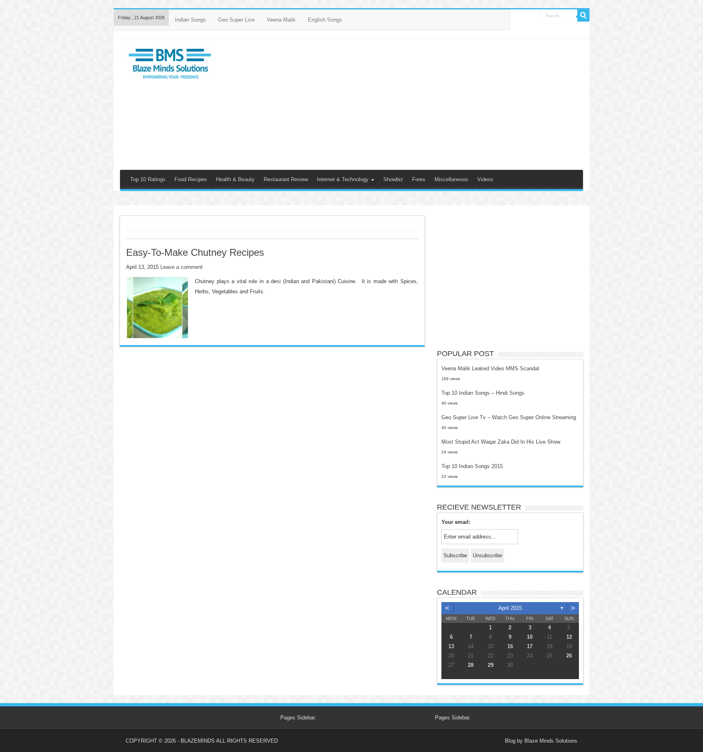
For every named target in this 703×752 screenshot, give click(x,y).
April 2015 (510, 608)
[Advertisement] (409, 104)
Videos (485, 179)
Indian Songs (190, 20)
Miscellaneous (451, 179)
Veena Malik (281, 20)
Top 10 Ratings (148, 179)
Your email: (455, 522)
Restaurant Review (286, 179)
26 (569, 656)
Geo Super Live (236, 20)
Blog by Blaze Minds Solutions (541, 741)
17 (530, 646)
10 (530, 637)
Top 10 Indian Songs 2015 (472, 466)
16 (510, 646)
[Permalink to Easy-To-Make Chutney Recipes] (157, 307)
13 (451, 646)
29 (490, 665)
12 (569, 637)
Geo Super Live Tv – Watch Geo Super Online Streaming (508, 417)
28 (471, 665)
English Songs (325, 20)
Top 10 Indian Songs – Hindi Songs (482, 393)
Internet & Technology (343, 179)
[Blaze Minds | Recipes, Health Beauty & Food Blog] (170, 66)
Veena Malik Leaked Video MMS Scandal (490, 368)
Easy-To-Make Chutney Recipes (195, 252)
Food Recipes (191, 179)
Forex (419, 179)
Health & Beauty (235, 179)
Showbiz (393, 179)
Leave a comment (181, 267)
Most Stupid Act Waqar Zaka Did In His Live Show (500, 442)
